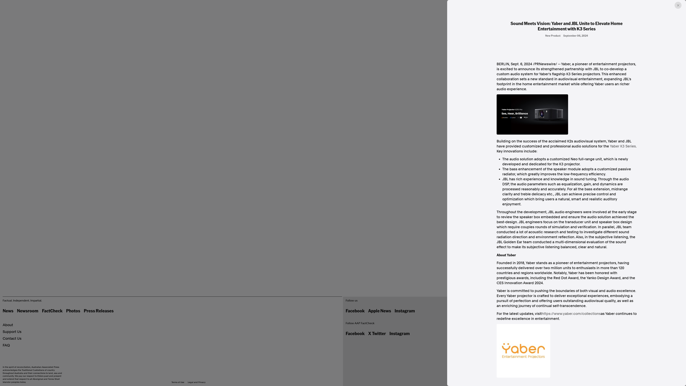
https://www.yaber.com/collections (571, 313)
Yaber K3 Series (623, 146)
